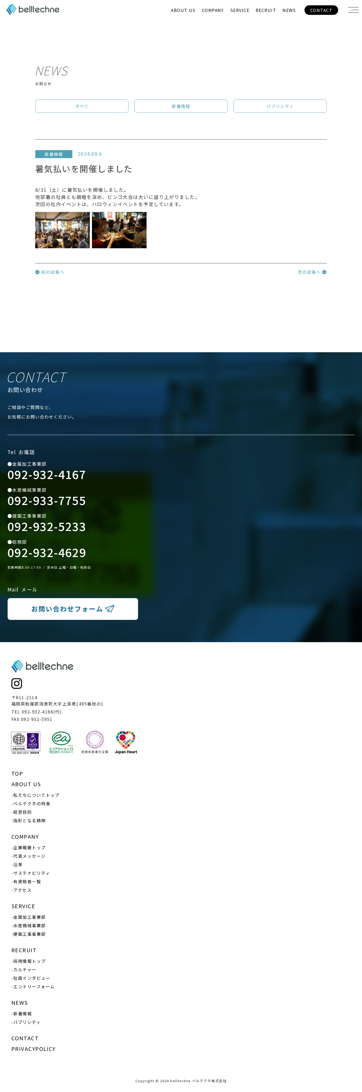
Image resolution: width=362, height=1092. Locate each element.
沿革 (213, 41)
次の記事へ (310, 272)
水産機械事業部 (239, 31)
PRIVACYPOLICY (33, 1048)
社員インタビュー (266, 41)
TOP (17, 773)
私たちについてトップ (183, 20)
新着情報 (289, 20)
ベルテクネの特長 (183, 31)
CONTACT (321, 10)
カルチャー (266, 31)
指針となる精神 (183, 51)
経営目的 (183, 41)
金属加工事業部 (239, 20)
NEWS (289, 10)
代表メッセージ (212, 31)
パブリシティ (289, 31)
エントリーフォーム (266, 51)
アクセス (213, 72)
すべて (82, 106)
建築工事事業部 (239, 41)
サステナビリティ (213, 51)
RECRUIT (266, 10)
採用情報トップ (266, 20)
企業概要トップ (212, 20)
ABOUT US (183, 10)
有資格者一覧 (213, 62)
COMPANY (213, 10)
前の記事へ (52, 272)
